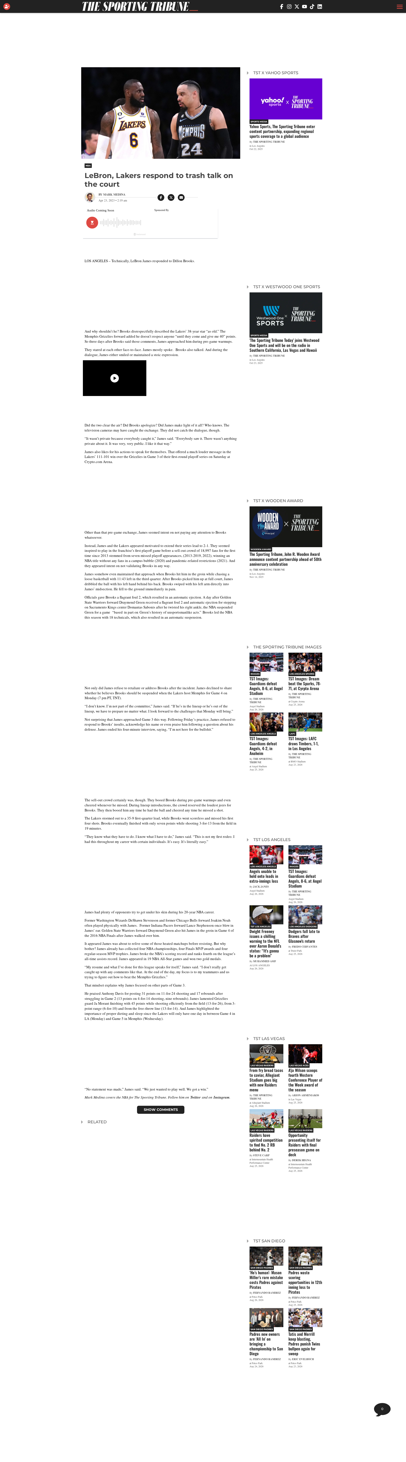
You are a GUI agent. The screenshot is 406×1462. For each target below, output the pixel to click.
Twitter (195, 1097)
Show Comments (161, 1110)
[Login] (7, 6)
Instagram (221, 1097)
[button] (399, 6)
